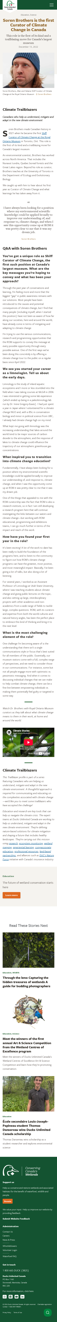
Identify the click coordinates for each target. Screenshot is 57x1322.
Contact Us (8, 1231)
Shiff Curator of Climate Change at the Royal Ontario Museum (26, 137)
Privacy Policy (7, 1312)
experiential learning (23, 847)
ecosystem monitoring (31, 843)
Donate (7, 1201)
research (13, 843)
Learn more (11, 895)
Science (33, 14)
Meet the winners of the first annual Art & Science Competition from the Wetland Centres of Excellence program (27, 1045)
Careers (6, 1235)
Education (25, 14)
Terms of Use (18, 1312)
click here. (29, 1291)
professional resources (26, 851)
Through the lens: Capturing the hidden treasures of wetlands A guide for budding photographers (26, 981)
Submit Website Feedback (16, 1218)
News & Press (9, 1239)
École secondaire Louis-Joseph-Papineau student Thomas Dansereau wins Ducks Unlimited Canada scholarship (26, 1127)
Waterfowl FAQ (9, 1256)
